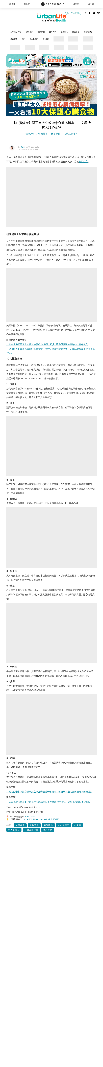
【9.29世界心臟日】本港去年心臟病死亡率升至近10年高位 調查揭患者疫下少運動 (48, 801)
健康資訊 (29, 32)
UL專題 (46, 39)
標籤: (9, 825)
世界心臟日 (14, 830)
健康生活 (64, 32)
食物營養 (43, 133)
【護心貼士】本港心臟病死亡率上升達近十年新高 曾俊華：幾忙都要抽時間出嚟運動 (49, 791)
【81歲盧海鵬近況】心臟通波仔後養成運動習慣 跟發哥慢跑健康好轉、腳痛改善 (47, 344)
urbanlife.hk (30, 816)
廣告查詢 (76, 4)
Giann (23, 147)
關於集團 (12, 4)
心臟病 (77, 825)
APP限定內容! (16, 32)
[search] (85, 13)
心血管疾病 (63, 825)
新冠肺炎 (13, 39)
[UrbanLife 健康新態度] (51, 17)
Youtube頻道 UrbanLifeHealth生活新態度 (39, 819)
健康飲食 (75, 32)
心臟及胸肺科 (70, 133)
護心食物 (47, 830)
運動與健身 (88, 32)
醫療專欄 (41, 32)
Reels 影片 (34, 39)
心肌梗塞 (83, 161)
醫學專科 (52, 32)
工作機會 (91, 4)
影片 (24, 39)
